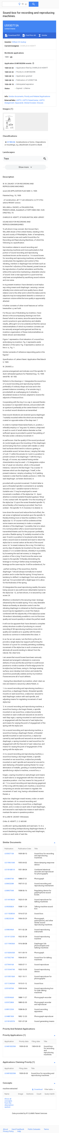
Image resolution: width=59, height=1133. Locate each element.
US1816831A (10, 870)
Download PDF (14, 35)
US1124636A (10, 983)
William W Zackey (19, 42)
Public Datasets (34, 1129)
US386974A (9, 879)
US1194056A (10, 944)
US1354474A (10, 969)
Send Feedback (18, 1129)
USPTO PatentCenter (30, 100)
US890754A (9, 891)
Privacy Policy (8, 1131)
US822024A (9, 918)
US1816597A (10, 1021)
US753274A (9, 958)
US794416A (9, 965)
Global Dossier (30, 103)
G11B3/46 (11, 142)
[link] (25, 143)
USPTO (19, 100)
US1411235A (10, 937)
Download (38, 1089)
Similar (44, 35)
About (5, 1129)
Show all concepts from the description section (9, 1103)
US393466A (9, 997)
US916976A (9, 988)
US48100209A (10, 1046)
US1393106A (10, 976)
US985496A (9, 930)
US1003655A (10, 953)
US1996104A (10, 863)
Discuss (40, 103)
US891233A (9, 1009)
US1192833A (10, 914)
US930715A (9, 854)
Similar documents (16, 96)
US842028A (9, 884)
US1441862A (10, 900)
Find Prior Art (30, 35)
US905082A (9, 907)
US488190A (9, 1016)
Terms (46, 1129)
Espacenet (19, 103)
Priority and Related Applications (37, 96)
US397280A (9, 1002)
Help (19, 1131)
